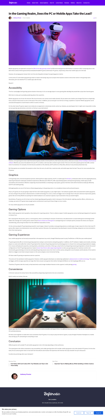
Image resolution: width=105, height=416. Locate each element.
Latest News (59, 3)
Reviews (66, 3)
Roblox (73, 3)
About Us (79, 3)
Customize (78, 413)
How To (52, 3)
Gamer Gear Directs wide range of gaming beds (49, 248)
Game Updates (44, 3)
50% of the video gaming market (41, 68)
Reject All (88, 413)
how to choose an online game (46, 220)
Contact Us (86, 3)
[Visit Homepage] (13, 3)
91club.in (69, 178)
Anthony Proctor (17, 18)
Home (28, 3)
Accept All (98, 413)
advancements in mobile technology (79, 259)
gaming (74, 264)
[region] (52, 411)
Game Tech (35, 3)
